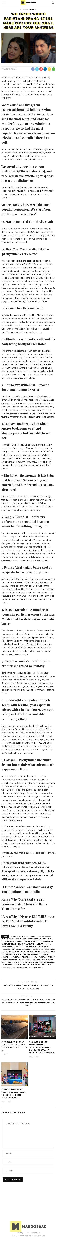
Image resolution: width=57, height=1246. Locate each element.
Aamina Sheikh (17, 936)
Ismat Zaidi (18, 947)
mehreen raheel (42, 952)
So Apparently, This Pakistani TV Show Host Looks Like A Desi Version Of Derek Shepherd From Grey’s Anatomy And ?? (28, 1002)
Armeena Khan (34, 939)
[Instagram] (31, 1237)
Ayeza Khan (47, 939)
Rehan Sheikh (47, 959)
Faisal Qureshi (31, 941)
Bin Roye (19, 941)
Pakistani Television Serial (25, 957)
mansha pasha (27, 952)
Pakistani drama (30, 954)
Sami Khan (33, 962)
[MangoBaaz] (28, 1226)
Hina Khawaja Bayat (26, 944)
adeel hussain (30, 936)
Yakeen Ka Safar (35, 967)
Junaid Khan (43, 947)
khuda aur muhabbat (21, 949)
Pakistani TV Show (47, 957)
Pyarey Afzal (24, 959)
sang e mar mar (38, 965)
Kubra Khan (38, 949)
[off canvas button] (4, 3)
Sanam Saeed (23, 965)
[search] (53, 3)
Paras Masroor (10, 959)
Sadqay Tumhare (20, 962)
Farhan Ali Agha (46, 941)
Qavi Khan (36, 959)
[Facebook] (19, 1237)
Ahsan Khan (21, 939)
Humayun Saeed (43, 944)
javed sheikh (30, 947)
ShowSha (33, 9)
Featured (24, 9)
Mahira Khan (14, 952)
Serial (12, 967)
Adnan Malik (44, 936)
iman (4, 69)
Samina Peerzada (47, 962)
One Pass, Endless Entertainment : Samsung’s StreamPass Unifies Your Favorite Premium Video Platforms (41, 1047)
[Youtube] (37, 1237)
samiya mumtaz (9, 965)
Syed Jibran (22, 967)
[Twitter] (25, 1237)
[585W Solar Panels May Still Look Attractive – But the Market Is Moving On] (14, 1026)
